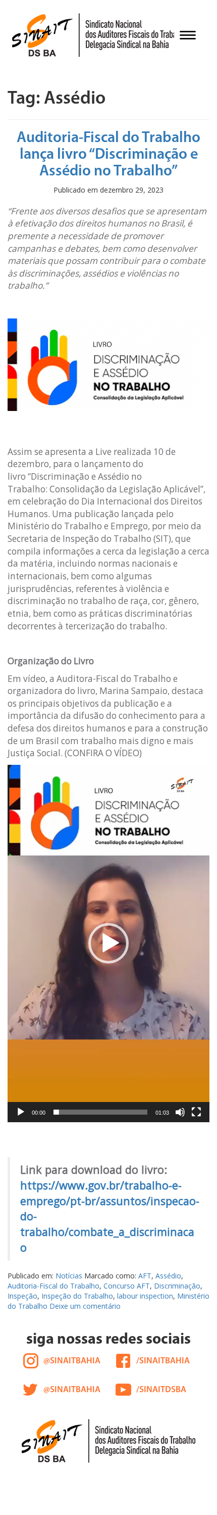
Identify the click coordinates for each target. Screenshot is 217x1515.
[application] (108, 943)
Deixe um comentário (85, 1306)
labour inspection (145, 1296)
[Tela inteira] (196, 1112)
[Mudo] (180, 1112)
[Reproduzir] (21, 1112)
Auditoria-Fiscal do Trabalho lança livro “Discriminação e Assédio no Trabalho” (108, 154)
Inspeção (22, 1296)
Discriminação (177, 1286)
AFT (144, 1275)
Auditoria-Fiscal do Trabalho (53, 1286)
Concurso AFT (126, 1286)
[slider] (100, 1112)
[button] (108, 943)
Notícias (69, 1275)
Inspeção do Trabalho (77, 1296)
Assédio (168, 1275)
